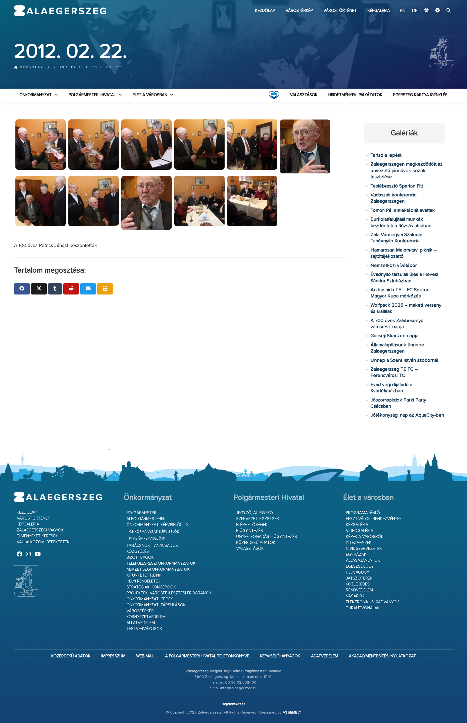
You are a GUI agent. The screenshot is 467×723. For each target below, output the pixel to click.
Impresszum (113, 656)
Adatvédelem (324, 656)
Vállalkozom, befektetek (43, 542)
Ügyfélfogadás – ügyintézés (266, 537)
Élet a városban (150, 95)
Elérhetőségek (252, 525)
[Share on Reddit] (71, 288)
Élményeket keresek (37, 536)
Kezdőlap (265, 11)
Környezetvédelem (146, 617)
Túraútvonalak (363, 608)
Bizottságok (140, 557)
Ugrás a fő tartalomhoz (439, 2)
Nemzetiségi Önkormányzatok (158, 569)
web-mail (145, 656)
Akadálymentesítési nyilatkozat (382, 656)
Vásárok (355, 596)
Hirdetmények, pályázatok (355, 95)
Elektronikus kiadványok (372, 602)
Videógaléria (359, 531)
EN (402, 11)
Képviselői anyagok (280, 656)
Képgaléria (379, 11)
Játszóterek (359, 578)
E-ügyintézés (249, 531)
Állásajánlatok (363, 560)
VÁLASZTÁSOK (304, 95)
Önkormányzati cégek (149, 599)
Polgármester (141, 513)
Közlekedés (358, 584)
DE (415, 11)
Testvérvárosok (144, 629)
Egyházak (356, 555)
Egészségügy (360, 566)
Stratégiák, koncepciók (151, 587)
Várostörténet (340, 11)
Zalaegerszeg (60, 11)
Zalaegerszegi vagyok (40, 530)
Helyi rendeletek (143, 581)
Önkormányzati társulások (156, 605)
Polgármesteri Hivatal (92, 95)
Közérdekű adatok (255, 543)
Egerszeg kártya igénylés (420, 95)
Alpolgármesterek (146, 519)
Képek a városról (364, 537)
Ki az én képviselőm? (147, 538)
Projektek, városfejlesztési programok (169, 593)
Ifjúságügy (357, 572)
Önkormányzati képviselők (154, 525)
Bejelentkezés (233, 704)
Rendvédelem (359, 590)
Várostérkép (299, 11)
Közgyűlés (137, 552)
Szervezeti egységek (257, 519)
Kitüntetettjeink (143, 575)
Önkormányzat (35, 95)
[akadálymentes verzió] (437, 10)
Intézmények (359, 543)
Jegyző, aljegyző (254, 513)
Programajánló (363, 513)
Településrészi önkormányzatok (161, 563)
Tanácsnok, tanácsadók (152, 546)
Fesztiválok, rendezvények (374, 519)
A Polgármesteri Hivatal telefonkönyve (207, 656)
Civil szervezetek (364, 549)
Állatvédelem (140, 623)
